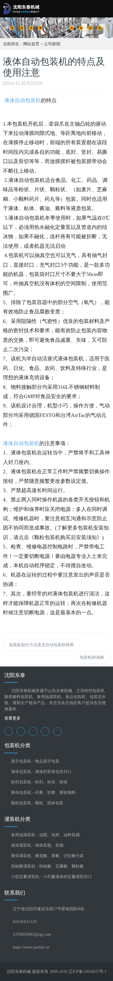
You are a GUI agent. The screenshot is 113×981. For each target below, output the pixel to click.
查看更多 (12, 718)
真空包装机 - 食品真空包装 (35, 761)
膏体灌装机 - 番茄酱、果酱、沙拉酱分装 (47, 856)
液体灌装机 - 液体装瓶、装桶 (37, 845)
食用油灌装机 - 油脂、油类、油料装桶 (45, 835)
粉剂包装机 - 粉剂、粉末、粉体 (39, 782)
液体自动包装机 (22, 100)
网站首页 (31, 44)
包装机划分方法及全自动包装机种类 (41, 645)
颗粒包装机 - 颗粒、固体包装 (37, 803)
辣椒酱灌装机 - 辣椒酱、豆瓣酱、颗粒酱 (47, 866)
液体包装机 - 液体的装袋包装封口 (41, 771)
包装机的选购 (92, 657)
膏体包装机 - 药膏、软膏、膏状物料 (43, 792)
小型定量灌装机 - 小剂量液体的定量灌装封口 (51, 877)
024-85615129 (25, 921)
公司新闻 (52, 44)
